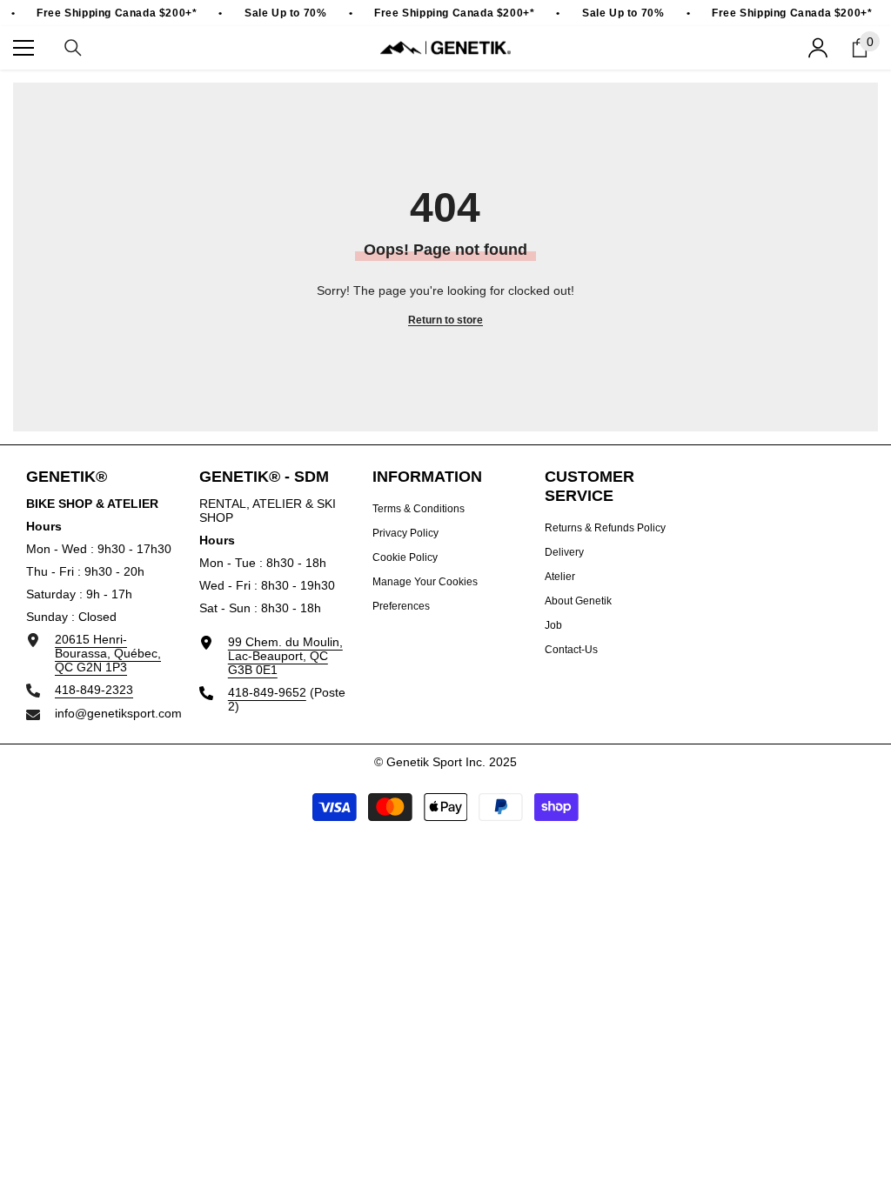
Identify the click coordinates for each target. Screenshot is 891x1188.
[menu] (23, 47)
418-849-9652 (267, 692)
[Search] (73, 47)
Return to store (445, 320)
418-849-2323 (94, 690)
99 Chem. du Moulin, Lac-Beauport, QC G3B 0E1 (285, 656)
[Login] (818, 48)
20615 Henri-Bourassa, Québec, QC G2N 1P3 (108, 653)
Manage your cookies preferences (425, 594)
